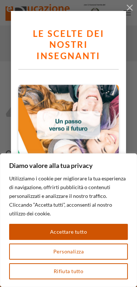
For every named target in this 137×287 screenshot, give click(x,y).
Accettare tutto (68, 232)
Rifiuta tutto (68, 271)
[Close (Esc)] (129, 7)
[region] (68, 220)
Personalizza (68, 251)
